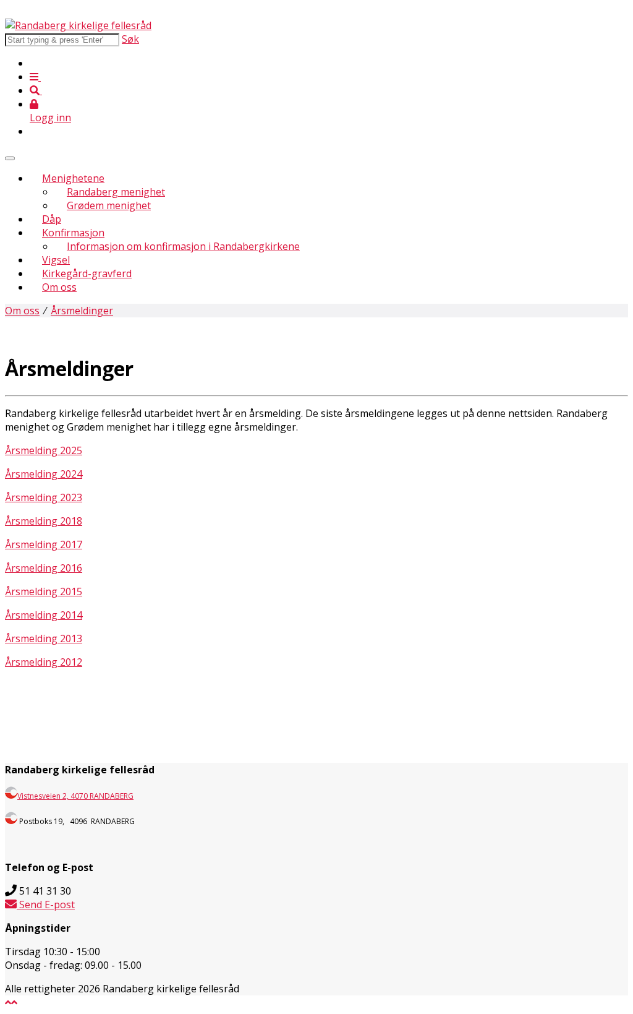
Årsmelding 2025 (43, 450)
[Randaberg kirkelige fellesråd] (78, 25)
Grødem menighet (109, 205)
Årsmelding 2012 (43, 662)
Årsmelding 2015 (43, 591)
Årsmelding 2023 (43, 497)
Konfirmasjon (73, 232)
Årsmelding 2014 (43, 615)
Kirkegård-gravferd (87, 273)
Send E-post (46, 904)
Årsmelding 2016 (43, 568)
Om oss (59, 287)
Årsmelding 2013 (43, 638)
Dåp (51, 219)
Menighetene (73, 178)
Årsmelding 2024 (43, 474)
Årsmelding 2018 (43, 521)
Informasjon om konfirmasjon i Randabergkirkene (183, 246)
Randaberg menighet (116, 192)
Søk (130, 39)
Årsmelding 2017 (43, 544)
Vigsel (56, 260)
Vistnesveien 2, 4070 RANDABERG (75, 796)
